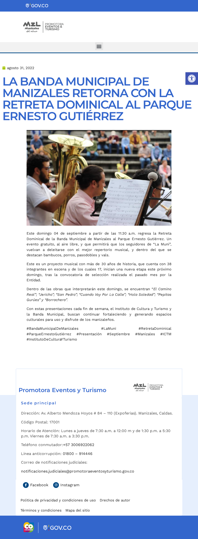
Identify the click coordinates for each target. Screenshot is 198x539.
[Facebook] (26, 485)
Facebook (39, 485)
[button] (191, 78)
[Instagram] (56, 485)
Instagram (69, 485)
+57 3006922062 (78, 444)
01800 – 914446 (77, 453)
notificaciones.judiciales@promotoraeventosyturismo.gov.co (77, 471)
